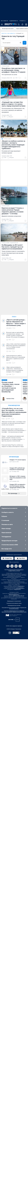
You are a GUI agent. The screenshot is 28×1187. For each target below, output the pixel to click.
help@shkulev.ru (17, 589)
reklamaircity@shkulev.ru (14, 594)
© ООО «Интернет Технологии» (14, 629)
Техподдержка (6, 536)
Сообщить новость (8, 512)
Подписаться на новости (9, 508)
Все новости (4, 20)
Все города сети (7, 548)
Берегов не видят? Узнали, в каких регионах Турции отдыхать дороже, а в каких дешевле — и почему (12, 211)
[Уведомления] (22, 24)
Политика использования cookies (14, 603)
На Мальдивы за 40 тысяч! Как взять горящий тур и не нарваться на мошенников (12, 247)
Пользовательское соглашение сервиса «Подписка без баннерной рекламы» (14, 608)
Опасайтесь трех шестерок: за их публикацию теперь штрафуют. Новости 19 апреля (13, 70)
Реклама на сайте (7, 524)
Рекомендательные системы (14, 605)
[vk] (12, 566)
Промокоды (22, 20)
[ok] (20, 566)
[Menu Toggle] (2, 24)
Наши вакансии (6, 532)
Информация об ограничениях (14, 601)
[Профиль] (26, 24)
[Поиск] (19, 24)
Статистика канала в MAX (10, 544)
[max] (16, 566)
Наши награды (6, 528)
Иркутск (4, 33)
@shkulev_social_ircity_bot (18, 595)
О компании (5, 520)
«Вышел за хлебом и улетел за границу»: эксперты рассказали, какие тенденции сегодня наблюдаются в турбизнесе (13, 144)
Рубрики (4, 516)
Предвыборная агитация (9, 540)
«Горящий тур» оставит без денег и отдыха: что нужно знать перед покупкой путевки (13, 104)
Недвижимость (13, 20)
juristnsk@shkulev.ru (20, 588)
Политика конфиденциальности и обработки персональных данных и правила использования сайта (14, 611)
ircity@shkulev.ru (20, 586)
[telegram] (7, 566)
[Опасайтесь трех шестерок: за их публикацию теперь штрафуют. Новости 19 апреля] (14, 56)
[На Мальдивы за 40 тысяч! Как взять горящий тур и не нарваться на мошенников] (14, 232)
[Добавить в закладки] (25, 78)
